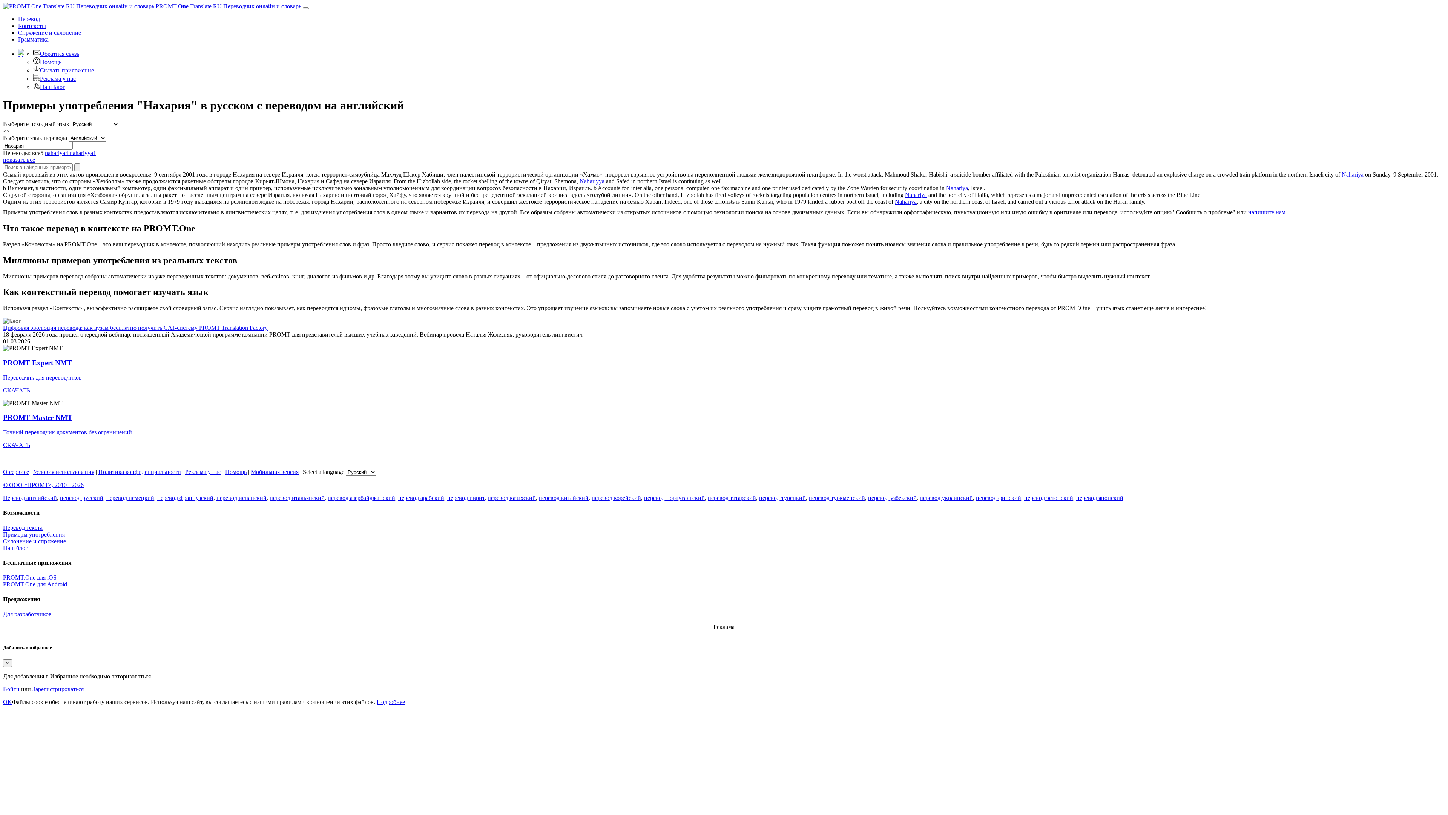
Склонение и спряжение (34, 541)
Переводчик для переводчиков (42, 377)
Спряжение (49, 32)
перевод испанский (241, 498)
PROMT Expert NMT (37, 363)
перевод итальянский (297, 498)
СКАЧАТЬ (16, 390)
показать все (19, 160)
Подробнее (391, 702)
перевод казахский (512, 498)
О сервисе (16, 472)
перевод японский (1099, 498)
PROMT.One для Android (35, 584)
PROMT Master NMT (37, 417)
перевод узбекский (892, 498)
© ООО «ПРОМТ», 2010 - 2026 (43, 485)
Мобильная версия (275, 472)
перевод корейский (616, 498)
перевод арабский (421, 498)
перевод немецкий (130, 498)
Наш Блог (52, 87)
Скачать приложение (67, 70)
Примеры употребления (34, 534)
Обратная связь (59, 54)
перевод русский (81, 498)
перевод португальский (674, 498)
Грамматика (33, 39)
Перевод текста (23, 527)
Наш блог (15, 548)
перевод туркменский (837, 498)
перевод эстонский (1048, 498)
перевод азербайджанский (361, 498)
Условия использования (63, 472)
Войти (11, 689)
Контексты (32, 26)
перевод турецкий (782, 498)
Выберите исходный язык (36, 124)
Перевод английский (30, 498)
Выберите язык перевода (35, 138)
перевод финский (998, 498)
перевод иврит (466, 498)
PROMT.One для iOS (30, 577)
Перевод (29, 19)
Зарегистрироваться (58, 689)
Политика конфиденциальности (139, 472)
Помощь (50, 62)
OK (7, 702)
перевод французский (185, 498)
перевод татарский (732, 498)
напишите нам (1266, 212)
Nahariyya (592, 181)
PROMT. (227, 6)
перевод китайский (564, 498)
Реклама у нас (58, 78)
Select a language (323, 472)
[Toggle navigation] (306, 8)
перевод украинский (946, 498)
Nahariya (1353, 174)
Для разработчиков (27, 614)
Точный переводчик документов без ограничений (67, 432)
